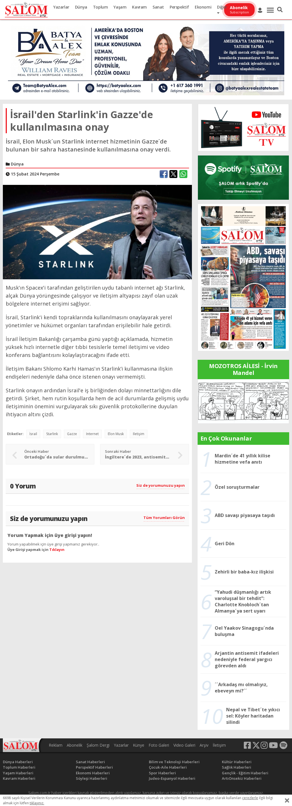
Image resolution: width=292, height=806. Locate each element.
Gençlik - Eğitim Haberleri (245, 772)
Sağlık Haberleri (236, 767)
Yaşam (119, 7)
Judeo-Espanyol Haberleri (172, 778)
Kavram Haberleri (19, 778)
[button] (280, 9)
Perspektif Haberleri (94, 767)
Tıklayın (56, 549)
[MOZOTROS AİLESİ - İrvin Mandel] (243, 401)
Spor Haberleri (162, 772)
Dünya (81, 7)
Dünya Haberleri (18, 761)
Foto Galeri (159, 745)
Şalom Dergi (98, 745)
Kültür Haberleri (237, 761)
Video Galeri (184, 745)
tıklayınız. (37, 803)
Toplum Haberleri (19, 767)
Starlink (52, 433)
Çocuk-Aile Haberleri (168, 767)
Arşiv (204, 745)
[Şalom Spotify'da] (243, 177)
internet (92, 433)
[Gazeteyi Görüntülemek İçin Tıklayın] (243, 277)
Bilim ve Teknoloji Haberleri (174, 761)
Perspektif (179, 7)
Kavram (139, 7)
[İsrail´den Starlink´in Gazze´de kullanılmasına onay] (97, 232)
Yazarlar (61, 7)
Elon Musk (116, 433)
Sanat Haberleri (90, 761)
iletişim (138, 433)
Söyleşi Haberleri (91, 778)
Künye (138, 745)
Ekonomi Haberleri (93, 772)
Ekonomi (203, 7)
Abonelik (74, 745)
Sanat (158, 7)
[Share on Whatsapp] (183, 174)
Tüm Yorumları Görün (164, 517)
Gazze (72, 433)
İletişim (219, 745)
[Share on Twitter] (173, 174)
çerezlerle (250, 797)
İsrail (33, 433)
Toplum (100, 7)
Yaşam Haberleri (18, 772)
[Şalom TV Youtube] (243, 127)
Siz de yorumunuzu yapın (160, 485)
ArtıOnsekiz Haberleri (241, 778)
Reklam (55, 745)
